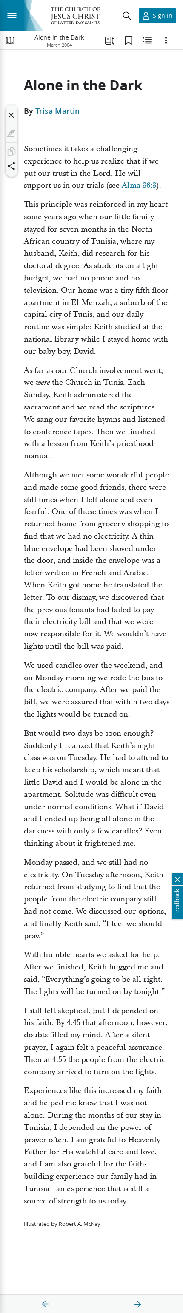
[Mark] (11, 133)
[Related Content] (147, 40)
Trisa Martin (57, 110)
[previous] (45, 1304)
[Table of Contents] (10, 40)
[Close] (11, 115)
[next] (137, 1304)
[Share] (11, 166)
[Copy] (11, 151)
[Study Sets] (109, 40)
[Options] (165, 40)
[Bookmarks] (128, 40)
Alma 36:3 (139, 185)
